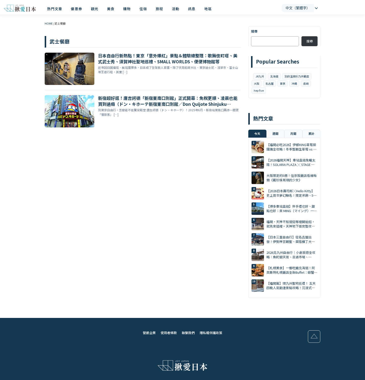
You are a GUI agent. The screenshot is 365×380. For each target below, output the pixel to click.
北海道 (274, 76)
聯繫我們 (188, 332)
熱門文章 (54, 8)
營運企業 (149, 332)
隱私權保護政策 (211, 332)
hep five (259, 90)
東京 (282, 83)
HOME (49, 23)
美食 (110, 8)
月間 (293, 133)
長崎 (306, 83)
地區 (208, 8)
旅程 (159, 8)
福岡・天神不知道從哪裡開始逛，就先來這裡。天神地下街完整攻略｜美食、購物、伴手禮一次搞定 (290, 226)
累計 (311, 133)
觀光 (94, 8)
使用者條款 (169, 332)
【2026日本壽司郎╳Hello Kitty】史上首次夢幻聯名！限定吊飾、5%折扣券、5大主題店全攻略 (291, 195)
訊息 (191, 8)
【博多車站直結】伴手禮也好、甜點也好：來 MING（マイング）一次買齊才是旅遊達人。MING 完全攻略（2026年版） (291, 213)
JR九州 (260, 76)
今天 (257, 133)
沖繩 (294, 83)
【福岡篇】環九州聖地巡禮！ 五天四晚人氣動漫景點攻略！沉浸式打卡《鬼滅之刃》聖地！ (291, 288)
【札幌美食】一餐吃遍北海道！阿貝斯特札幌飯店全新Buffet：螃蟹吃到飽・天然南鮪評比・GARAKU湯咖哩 (290, 275)
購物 (127, 8)
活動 (175, 8)
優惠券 (76, 8)
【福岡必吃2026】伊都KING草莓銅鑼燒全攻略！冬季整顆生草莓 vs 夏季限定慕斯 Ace (291, 149)
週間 (275, 133)
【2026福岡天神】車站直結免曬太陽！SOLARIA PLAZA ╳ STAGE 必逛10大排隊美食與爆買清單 (290, 164)
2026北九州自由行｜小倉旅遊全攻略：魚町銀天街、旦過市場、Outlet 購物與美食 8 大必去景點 (290, 257)
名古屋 (269, 83)
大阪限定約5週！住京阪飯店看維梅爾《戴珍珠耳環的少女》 (291, 177)
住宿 (143, 8)
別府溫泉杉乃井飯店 (297, 76)
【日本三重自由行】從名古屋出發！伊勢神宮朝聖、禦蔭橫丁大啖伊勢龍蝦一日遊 (290, 241)
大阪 (256, 83)
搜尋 (254, 31)
